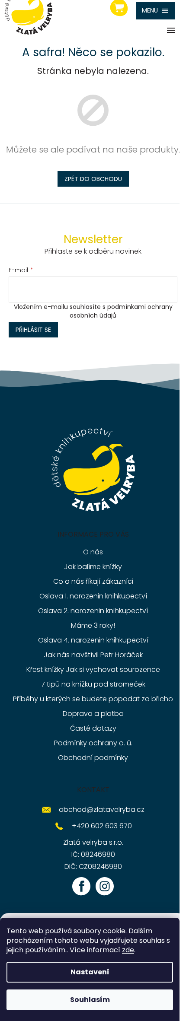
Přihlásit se (33, 329)
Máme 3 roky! (93, 625)
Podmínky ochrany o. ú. (93, 743)
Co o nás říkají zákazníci (93, 581)
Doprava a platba (93, 714)
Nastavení (90, 972)
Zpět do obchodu (93, 179)
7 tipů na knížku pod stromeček (93, 684)
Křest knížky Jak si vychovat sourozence (93, 669)
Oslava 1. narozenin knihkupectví (93, 596)
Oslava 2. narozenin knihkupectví (93, 611)
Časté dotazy (93, 728)
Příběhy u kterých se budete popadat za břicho (93, 699)
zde (128, 950)
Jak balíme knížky (93, 567)
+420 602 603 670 (102, 826)
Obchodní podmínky (93, 758)
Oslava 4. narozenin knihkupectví (93, 640)
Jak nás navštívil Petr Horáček (93, 655)
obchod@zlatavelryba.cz (101, 809)
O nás (93, 552)
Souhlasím (90, 1000)
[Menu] (155, 10)
